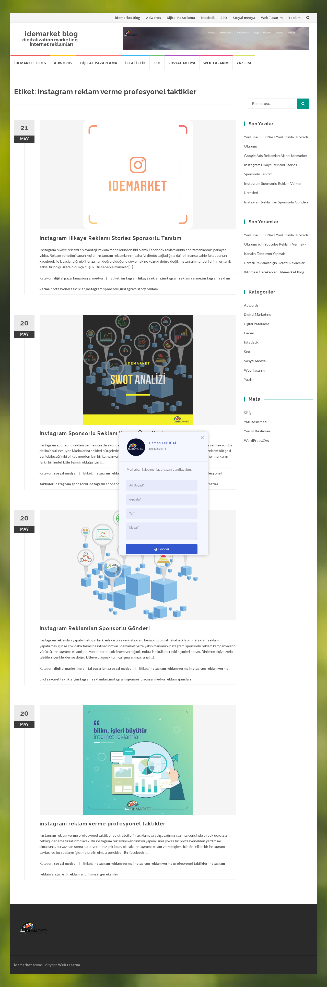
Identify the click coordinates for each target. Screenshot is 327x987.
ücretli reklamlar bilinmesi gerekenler (87, 874)
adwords (251, 305)
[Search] (303, 104)
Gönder (163, 549)
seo (247, 351)
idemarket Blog (127, 17)
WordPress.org (256, 440)
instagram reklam (108, 473)
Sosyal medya (244, 17)
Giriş (247, 412)
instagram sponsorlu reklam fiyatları (118, 484)
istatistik (251, 342)
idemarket (23, 964)
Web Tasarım (272, 17)
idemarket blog (51, 34)
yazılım (249, 379)
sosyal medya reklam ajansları (167, 679)
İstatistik (208, 17)
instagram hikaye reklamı (141, 278)
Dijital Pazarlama (181, 17)
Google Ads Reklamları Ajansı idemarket (276, 155)
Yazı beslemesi (255, 422)
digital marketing (68, 668)
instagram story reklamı (139, 289)
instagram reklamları (91, 679)
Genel (249, 333)
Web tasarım (69, 964)
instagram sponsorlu (102, 289)
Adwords (153, 17)
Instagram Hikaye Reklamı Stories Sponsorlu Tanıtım (110, 238)
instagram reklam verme (181, 278)
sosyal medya (92, 278)
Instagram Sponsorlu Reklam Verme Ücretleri (101, 433)
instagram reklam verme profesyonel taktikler (103, 824)
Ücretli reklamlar (257, 263)
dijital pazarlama (67, 278)
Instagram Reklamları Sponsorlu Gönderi (95, 628)
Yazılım (294, 17)
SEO (223, 17)
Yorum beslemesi (257, 431)
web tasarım (254, 370)
